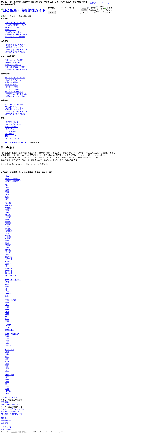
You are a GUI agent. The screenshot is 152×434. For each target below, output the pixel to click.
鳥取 (7, 352)
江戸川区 (8, 257)
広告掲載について (8, 402)
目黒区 (8, 226)
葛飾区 (8, 254)
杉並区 (8, 238)
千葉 (7, 291)
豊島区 (8, 240)
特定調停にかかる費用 (14, 109)
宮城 (7, 192)
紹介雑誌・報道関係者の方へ (12, 414)
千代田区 (8, 206)
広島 (7, 359)
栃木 (7, 284)
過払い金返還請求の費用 (15, 67)
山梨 (7, 296)
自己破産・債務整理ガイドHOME (14, 142)
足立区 (8, 252)
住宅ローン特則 (11, 87)
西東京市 (8, 268)
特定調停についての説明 (15, 104)
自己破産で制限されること (16, 25)
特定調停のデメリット (14, 107)
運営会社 (4, 423)
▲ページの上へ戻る (9, 397)
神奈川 (8, 294)
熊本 (7, 384)
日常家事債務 (10, 131)
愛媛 (7, 368)
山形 (7, 197)
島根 (7, 354)
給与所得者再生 (11, 85)
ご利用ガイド (94, 3)
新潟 (7, 302)
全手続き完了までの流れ (15, 37)
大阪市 (8, 327)
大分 (7, 386)
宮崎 (7, 389)
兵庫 (7, 341)
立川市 (8, 264)
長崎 (7, 382)
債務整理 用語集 (11, 122)
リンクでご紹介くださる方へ (12, 409)
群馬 (7, 287)
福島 (7, 199)
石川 (7, 307)
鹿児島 (8, 391)
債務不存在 (9, 129)
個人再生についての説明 (15, 78)
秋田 (7, 194)
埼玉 (7, 289)
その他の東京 (10, 275)
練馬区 (8, 250)
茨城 (7, 282)
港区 (7, 210)
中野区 (8, 236)
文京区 (8, 215)
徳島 (7, 366)
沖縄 (7, 393)
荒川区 (8, 245)
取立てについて (11, 127)
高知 (7, 371)
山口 (7, 361)
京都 (7, 339)
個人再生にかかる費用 (14, 92)
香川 (7, 364)
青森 (7, 187)
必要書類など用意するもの (16, 34)
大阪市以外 (9, 330)
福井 (7, 309)
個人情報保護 (6, 420)
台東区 (8, 217)
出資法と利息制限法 (13, 65)
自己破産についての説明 (15, 23)
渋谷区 (8, 233)
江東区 (8, 222)
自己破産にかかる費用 (14, 32)
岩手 (7, 190)
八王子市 (8, 259)
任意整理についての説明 (15, 45)
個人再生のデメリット (14, 80)
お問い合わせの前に (13, 138)
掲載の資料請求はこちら (10, 404)
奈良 (7, 343)
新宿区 (8, 213)
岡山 (7, 357)
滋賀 (7, 336)
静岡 (7, 316)
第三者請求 (9, 134)
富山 (7, 305)
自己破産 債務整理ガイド (20, 432)
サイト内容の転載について (11, 411)
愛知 (7, 319)
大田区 (8, 229)
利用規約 (4, 418)
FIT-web (64, 432)
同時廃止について (12, 27)
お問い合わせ (6, 429)
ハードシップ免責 (12, 89)
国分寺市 (8, 273)
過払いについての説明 (14, 60)
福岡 (7, 377)
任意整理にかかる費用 (14, 47)
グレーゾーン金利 (12, 62)
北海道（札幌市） (12, 179)
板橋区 (8, 247)
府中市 (8, 266)
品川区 (8, 224)
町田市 (8, 261)
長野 (7, 312)
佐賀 (7, 379)
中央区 (8, 208)
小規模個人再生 (11, 82)
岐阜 (7, 314)
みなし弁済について (13, 124)
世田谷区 (8, 231)
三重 (7, 321)
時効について (10, 136)
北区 (7, 243)
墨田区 (8, 219)
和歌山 (8, 346)
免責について (10, 30)
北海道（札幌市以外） (14, 181)
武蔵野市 (8, 271)
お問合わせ (104, 3)
